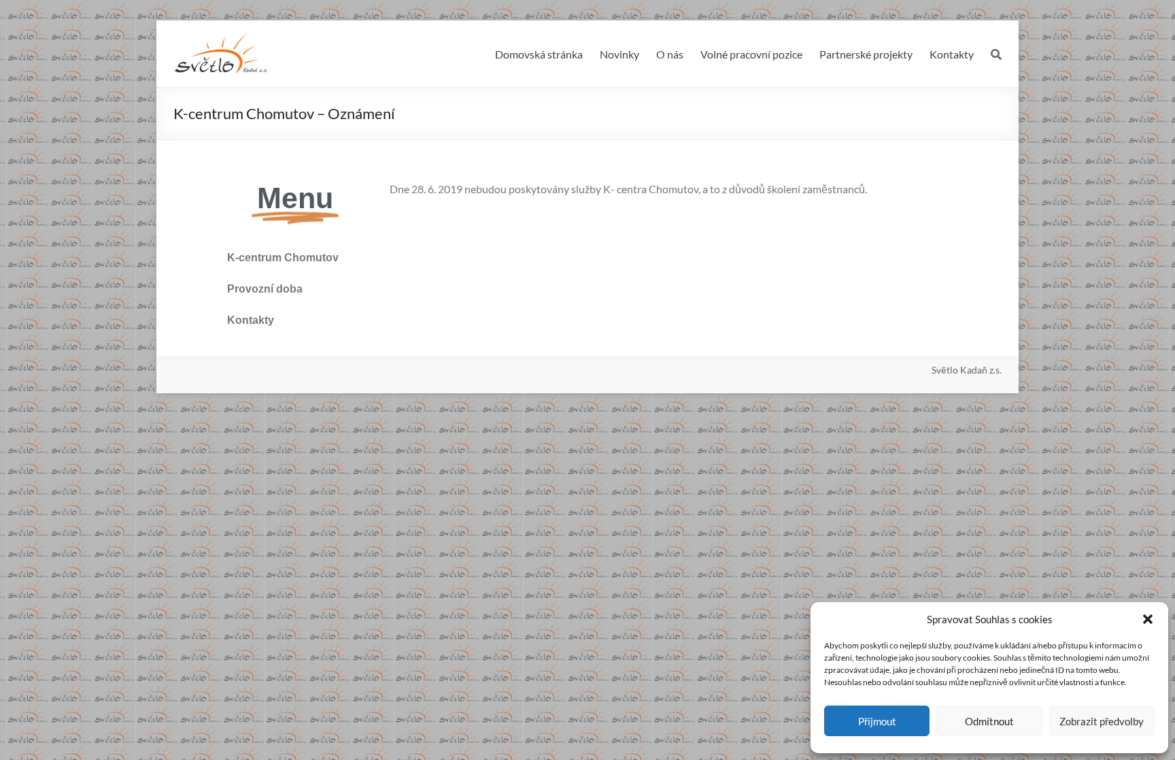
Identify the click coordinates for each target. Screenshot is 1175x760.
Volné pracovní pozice (751, 54)
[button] (1148, 619)
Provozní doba (265, 289)
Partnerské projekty (866, 54)
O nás (669, 54)
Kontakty (952, 54)
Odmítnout (989, 721)
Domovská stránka (539, 54)
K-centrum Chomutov (283, 257)
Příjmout (877, 721)
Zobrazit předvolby (1101, 721)
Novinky (619, 54)
